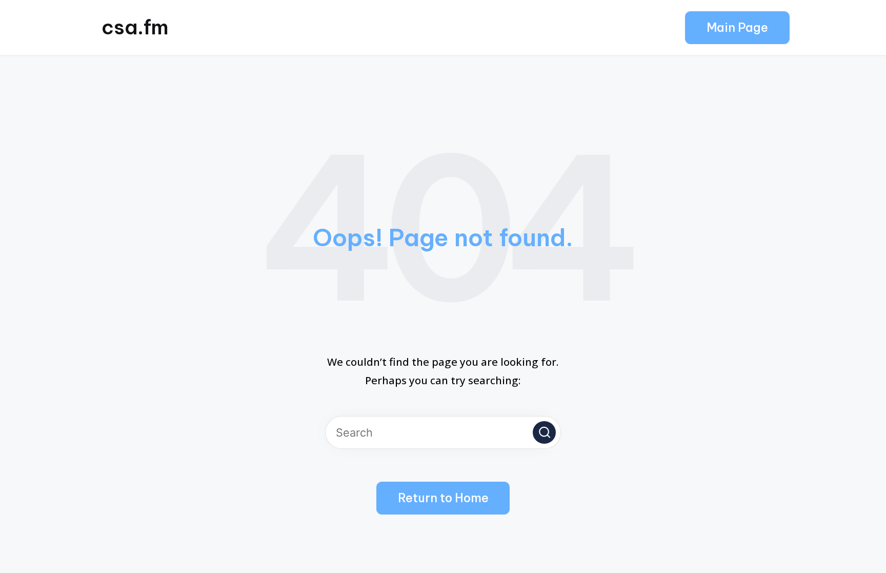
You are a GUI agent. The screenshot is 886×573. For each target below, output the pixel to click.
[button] (737, 27)
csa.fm (135, 27)
